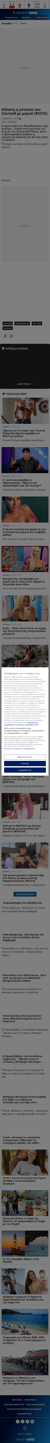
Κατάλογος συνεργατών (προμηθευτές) (20, 749)
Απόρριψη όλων (25, 770)
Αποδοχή (25, 763)
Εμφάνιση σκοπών (25, 757)
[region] (25, 721)
